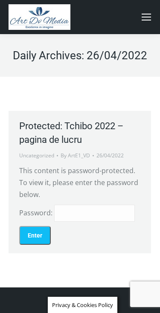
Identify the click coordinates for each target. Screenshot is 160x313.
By (75, 155)
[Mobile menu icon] (146, 17)
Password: (36, 212)
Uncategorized (36, 155)
